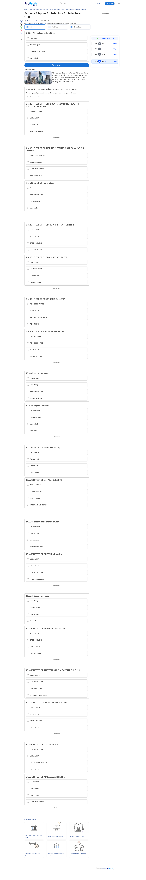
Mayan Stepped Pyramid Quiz (56, 836)
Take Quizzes (97, 3)
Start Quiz (56, 65)
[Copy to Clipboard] (22, 36)
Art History (37, 20)
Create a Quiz (109, 3)
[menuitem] (98, 4)
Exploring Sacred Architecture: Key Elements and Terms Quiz (56, 854)
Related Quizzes (30, 820)
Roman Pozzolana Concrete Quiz (32, 854)
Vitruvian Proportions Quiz (77, 836)
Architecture (30, 20)
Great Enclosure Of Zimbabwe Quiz (78, 854)
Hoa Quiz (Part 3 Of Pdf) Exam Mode (33, 836)
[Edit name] (106, 61)
